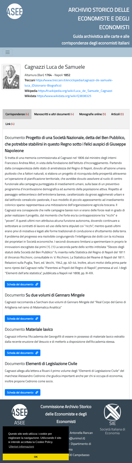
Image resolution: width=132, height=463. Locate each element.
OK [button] (36, 456)
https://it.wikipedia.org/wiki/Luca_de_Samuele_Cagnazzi (75, 90)
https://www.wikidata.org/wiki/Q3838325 (64, 96)
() (17, 114)
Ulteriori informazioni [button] (21, 446)
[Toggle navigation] (7, 52)
